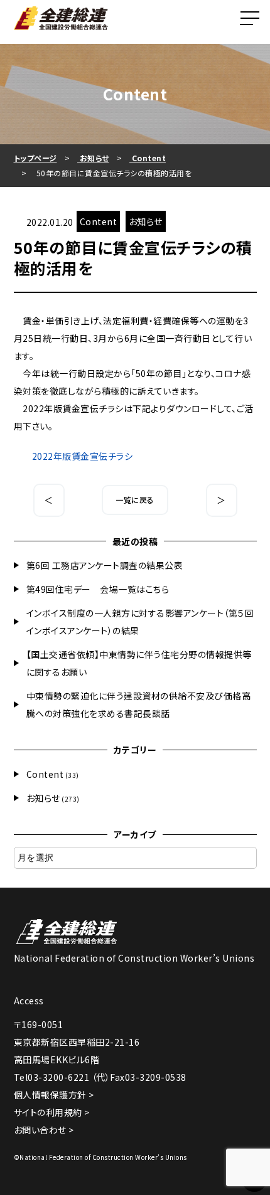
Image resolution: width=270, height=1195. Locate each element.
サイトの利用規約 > (52, 1112)
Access (29, 1000)
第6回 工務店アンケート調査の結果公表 (104, 565)
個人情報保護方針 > (54, 1094)
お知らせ (43, 798)
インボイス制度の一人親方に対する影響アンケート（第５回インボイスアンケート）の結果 (140, 622)
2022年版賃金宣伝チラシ (82, 456)
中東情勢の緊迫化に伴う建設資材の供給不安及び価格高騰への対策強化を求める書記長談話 (138, 704)
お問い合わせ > (44, 1129)
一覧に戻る (135, 499)
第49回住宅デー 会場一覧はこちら (98, 589)
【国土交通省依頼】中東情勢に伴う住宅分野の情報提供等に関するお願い (139, 663)
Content (45, 774)
